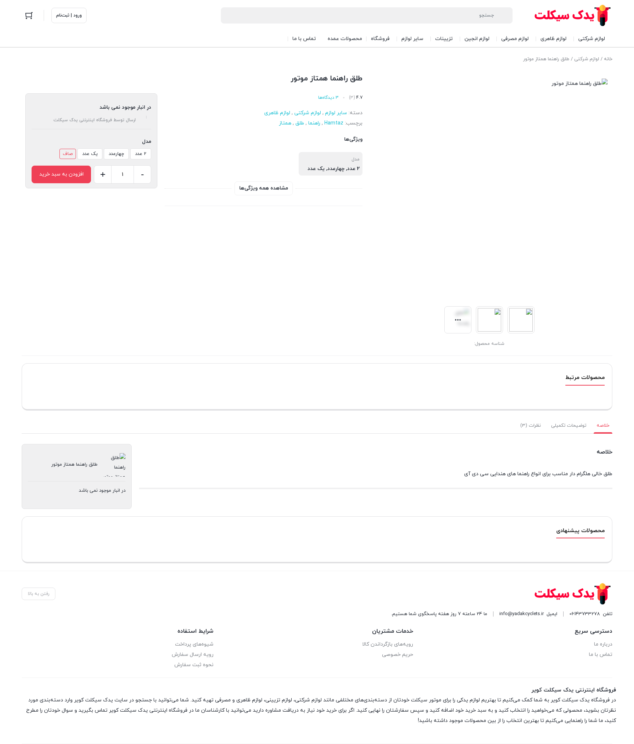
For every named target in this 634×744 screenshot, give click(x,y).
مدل (146, 141)
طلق (299, 123)
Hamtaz (333, 123)
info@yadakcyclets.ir (521, 614)
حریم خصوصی (397, 654)
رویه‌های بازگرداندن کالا (387, 644)
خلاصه (603, 425)
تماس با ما (600, 654)
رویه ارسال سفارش (193, 654)
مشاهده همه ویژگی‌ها (263, 188)
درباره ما (603, 644)
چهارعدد (116, 154)
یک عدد (90, 154)
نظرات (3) (530, 425)
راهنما (314, 123)
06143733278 (584, 614)
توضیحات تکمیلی (568, 425)
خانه (608, 59)
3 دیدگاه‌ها (328, 98)
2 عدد (140, 154)
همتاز (285, 123)
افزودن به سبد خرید (61, 174)
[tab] (603, 425)
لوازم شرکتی (586, 59)
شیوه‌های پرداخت (194, 644)
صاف (68, 154)
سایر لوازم (336, 112)
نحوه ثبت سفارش (194, 664)
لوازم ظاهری (277, 112)
